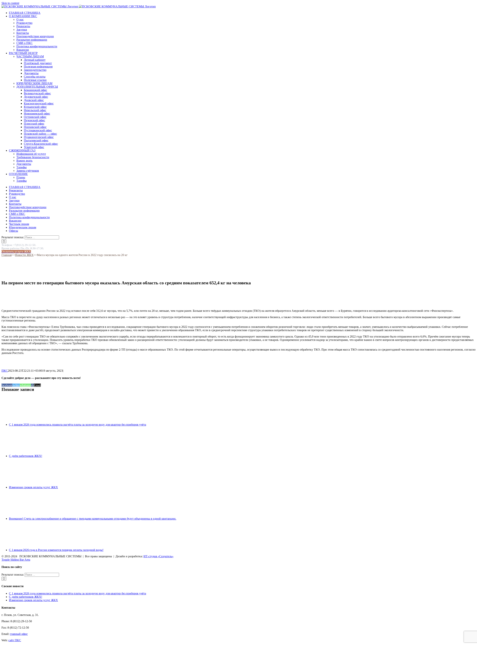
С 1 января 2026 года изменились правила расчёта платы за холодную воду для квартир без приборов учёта (77, 424)
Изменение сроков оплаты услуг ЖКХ (33, 487)
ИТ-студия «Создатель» (158, 556)
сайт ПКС (14, 640)
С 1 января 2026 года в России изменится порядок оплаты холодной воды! (56, 550)
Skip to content (10, 3)
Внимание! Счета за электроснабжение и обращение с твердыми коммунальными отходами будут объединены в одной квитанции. (92, 518)
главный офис (19, 633)
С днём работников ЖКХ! (25, 455)
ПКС (4, 370)
